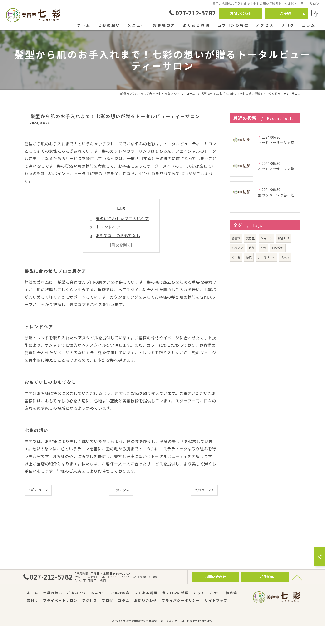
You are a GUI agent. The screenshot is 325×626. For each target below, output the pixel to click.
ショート (266, 238)
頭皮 (249, 257)
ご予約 (285, 13)
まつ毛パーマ (266, 257)
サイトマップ (216, 600)
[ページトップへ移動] (297, 577)
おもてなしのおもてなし (118, 235)
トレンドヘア (108, 227)
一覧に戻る (121, 489)
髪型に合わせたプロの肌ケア (122, 218)
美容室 (250, 238)
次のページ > (204, 489)
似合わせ (284, 238)
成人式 (285, 257)
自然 (252, 248)
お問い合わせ (241, 13)
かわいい (237, 248)
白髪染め (278, 248)
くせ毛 (235, 257)
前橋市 (235, 238)
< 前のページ (38, 489)
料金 (263, 248)
